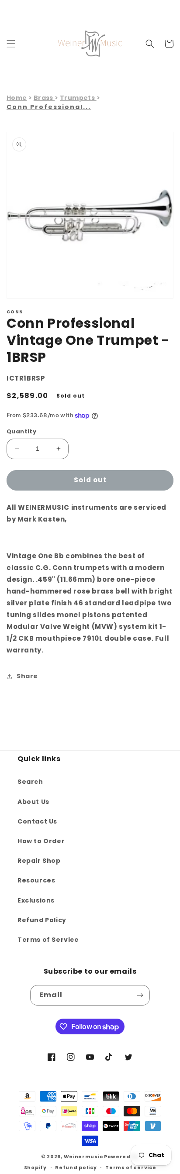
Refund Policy (41, 920)
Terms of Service (48, 939)
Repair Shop (39, 860)
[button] (11, 43)
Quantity (21, 431)
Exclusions (36, 900)
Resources (36, 880)
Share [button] (27, 676)
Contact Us (37, 821)
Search (30, 781)
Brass (44, 97)
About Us (33, 801)
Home (17, 97)
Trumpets (78, 97)
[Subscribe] (139, 995)
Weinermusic (83, 1156)
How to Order (41, 841)
